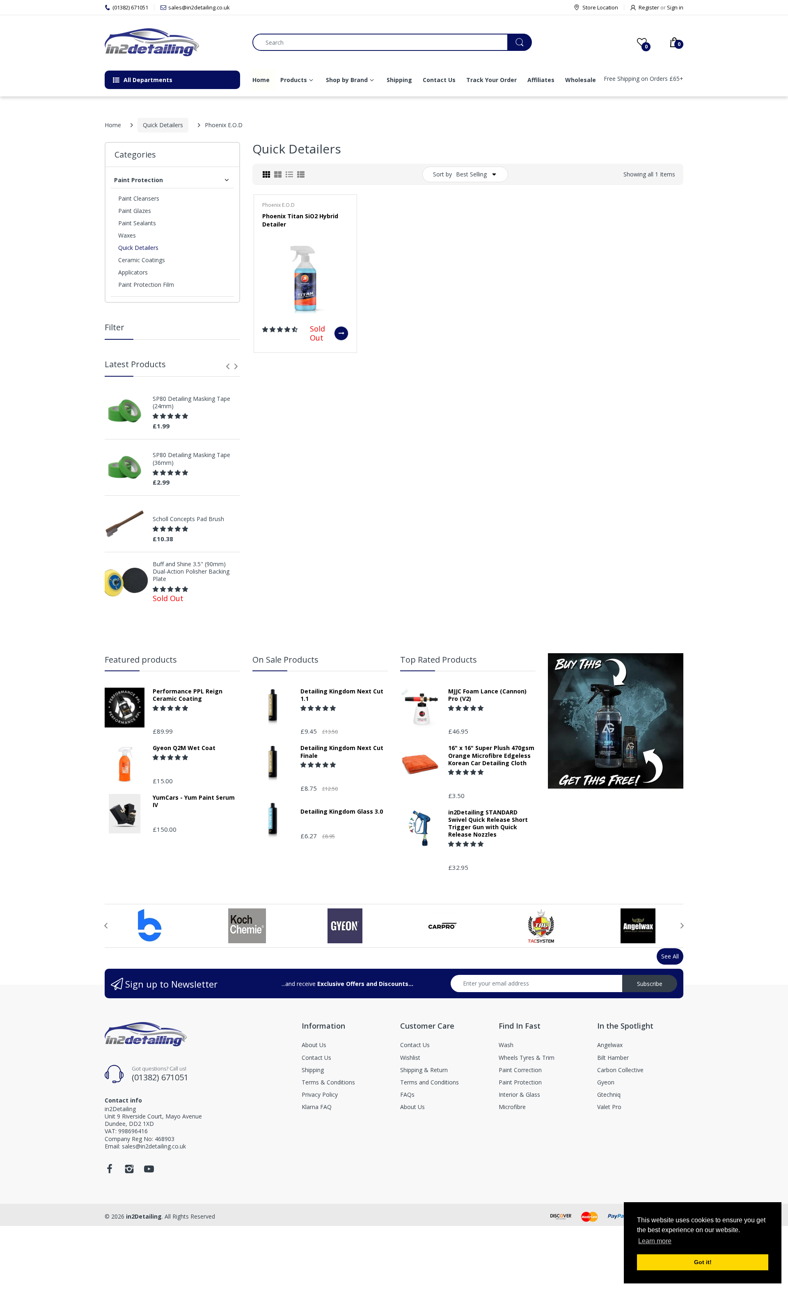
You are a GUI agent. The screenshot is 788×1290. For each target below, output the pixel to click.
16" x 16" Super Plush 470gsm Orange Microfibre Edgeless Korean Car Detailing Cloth (491, 755)
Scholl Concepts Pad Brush (188, 519)
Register (649, 7)
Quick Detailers (163, 125)
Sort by (442, 174)
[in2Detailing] (172, 42)
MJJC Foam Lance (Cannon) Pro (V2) (487, 695)
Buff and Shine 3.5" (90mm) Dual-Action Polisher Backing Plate (191, 571)
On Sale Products (285, 659)
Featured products (141, 659)
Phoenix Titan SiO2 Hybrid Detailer (300, 220)
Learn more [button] (654, 1240)
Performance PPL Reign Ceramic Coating (187, 695)
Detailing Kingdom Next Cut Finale (341, 751)
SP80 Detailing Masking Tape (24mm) (191, 402)
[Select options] (341, 333)
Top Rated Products (438, 659)
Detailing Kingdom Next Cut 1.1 (341, 695)
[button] (171, 416)
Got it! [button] (703, 1262)
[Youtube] (149, 1171)
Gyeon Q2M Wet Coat (184, 748)
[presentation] (228, 366)
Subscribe (649, 984)
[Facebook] (110, 1171)
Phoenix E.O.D (278, 204)
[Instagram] (129, 1171)
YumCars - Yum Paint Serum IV (194, 801)
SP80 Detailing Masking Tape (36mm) (191, 458)
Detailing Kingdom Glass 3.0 (341, 811)
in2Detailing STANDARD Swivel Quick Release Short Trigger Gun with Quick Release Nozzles (488, 824)
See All (670, 956)
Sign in (675, 7)
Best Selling (471, 174)
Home (113, 125)
